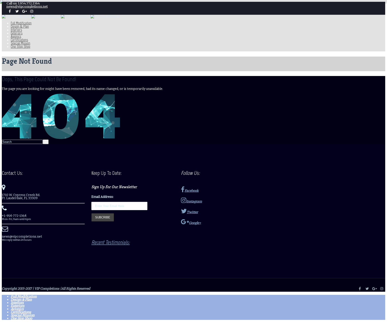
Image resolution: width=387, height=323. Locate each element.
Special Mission (20, 43)
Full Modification (21, 23)
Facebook (192, 191)
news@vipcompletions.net (27, 6)
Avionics (16, 36)
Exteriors (16, 33)
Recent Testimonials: (110, 242)
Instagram (194, 201)
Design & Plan (20, 26)
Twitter (192, 212)
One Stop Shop (20, 46)
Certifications (19, 40)
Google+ (195, 223)
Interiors (16, 29)
